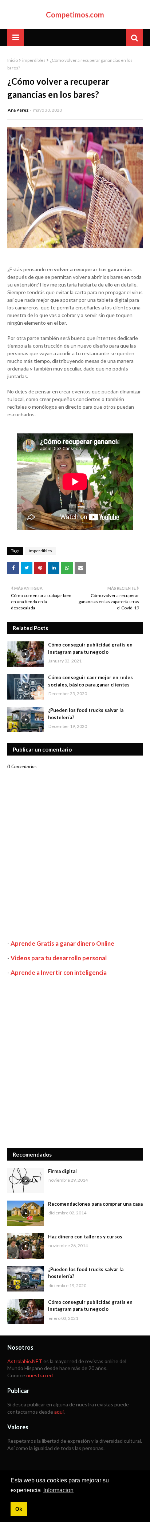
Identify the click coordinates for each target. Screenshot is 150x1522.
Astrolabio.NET (24, 1361)
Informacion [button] (58, 1490)
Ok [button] (18, 1509)
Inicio (12, 60)
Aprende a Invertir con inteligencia (59, 972)
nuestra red (39, 1375)
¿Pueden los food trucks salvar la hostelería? (85, 713)
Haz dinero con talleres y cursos (85, 1236)
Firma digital (62, 1171)
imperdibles (34, 60)
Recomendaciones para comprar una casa (95, 1204)
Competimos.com (75, 14)
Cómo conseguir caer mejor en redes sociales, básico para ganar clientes (90, 681)
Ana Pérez (18, 110)
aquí (59, 1412)
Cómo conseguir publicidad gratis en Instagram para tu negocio (90, 648)
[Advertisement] (75, 1062)
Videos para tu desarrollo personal (59, 958)
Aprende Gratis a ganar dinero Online (62, 943)
